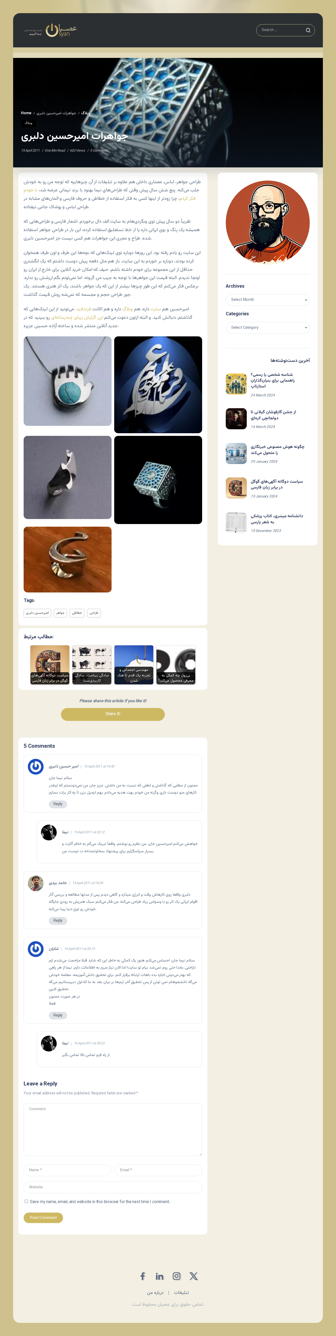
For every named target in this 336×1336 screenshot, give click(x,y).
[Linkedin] (159, 1276)
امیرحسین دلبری (37, 613)
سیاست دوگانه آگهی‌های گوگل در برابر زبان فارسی (277, 484)
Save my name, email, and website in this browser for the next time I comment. (100, 1202)
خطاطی (77, 613)
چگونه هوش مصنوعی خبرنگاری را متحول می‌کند (277, 450)
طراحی (94, 613)
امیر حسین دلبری (63, 767)
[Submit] (308, 30)
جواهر (60, 613)
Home (26, 113)
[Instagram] (176, 1276)
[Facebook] (142, 1276)
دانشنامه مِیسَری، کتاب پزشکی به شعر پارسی (277, 519)
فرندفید (83, 309)
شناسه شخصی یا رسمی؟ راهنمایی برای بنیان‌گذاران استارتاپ (273, 381)
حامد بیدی (58, 883)
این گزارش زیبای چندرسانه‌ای (77, 317)
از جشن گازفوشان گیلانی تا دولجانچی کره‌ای (273, 415)
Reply (58, 804)
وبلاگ (85, 113)
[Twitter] (193, 1276)
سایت (155, 309)
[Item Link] (236, 384)
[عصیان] (50, 30)
